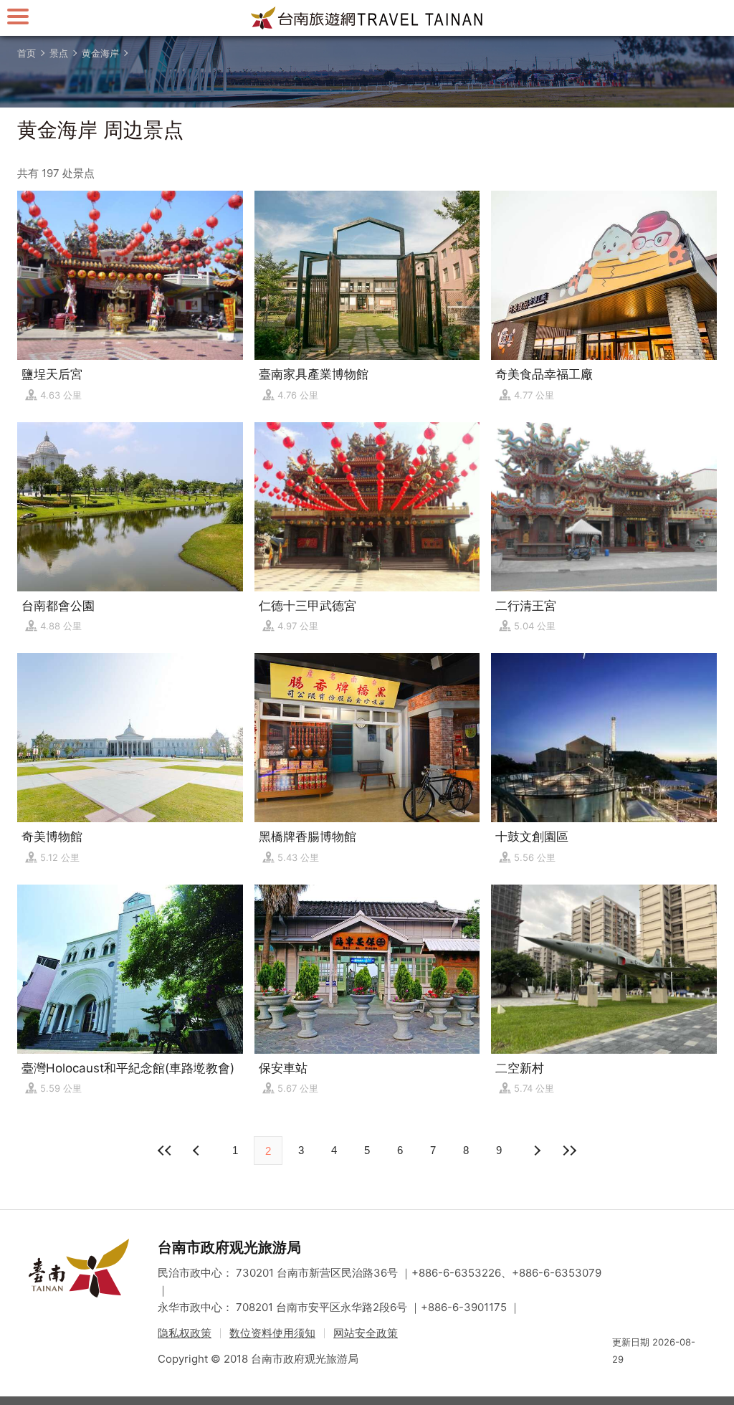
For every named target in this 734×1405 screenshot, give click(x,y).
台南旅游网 (367, 17)
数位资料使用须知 (272, 1333)
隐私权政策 (184, 1333)
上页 (536, 1150)
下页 (198, 1150)
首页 (26, 53)
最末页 (569, 1150)
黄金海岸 (100, 53)
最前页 (165, 1150)
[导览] (18, 16)
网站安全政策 (365, 1333)
